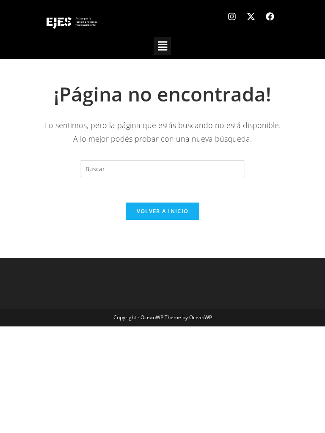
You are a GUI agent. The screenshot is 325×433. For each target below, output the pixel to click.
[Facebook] (270, 16)
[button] (162, 46)
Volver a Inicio (163, 211)
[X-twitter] (250, 16)
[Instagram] (231, 16)
